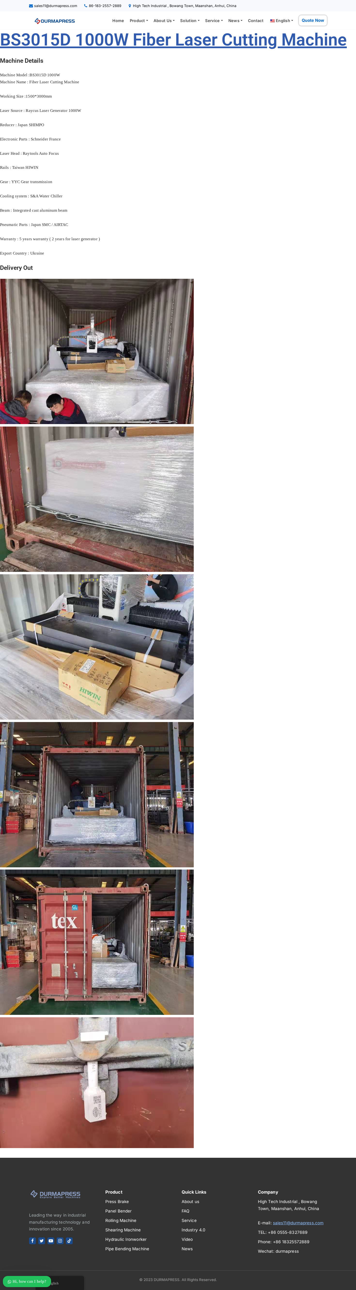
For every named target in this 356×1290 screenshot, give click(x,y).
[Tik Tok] (69, 1240)
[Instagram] (60, 1240)
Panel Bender (118, 1211)
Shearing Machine (123, 1230)
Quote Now (313, 20)
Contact (255, 20)
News (187, 1248)
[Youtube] (50, 1240)
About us (190, 1201)
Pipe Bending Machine (127, 1248)
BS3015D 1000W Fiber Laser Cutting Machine (173, 40)
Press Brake (117, 1201)
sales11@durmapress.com (55, 6)
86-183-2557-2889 (105, 6)
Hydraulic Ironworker (126, 1239)
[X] (41, 1240)
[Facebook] (32, 1240)
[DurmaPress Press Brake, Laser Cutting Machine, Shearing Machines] (53, 21)
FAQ (185, 1211)
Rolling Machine (121, 1220)
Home (118, 20)
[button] (147, 20)
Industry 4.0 (193, 1230)
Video (187, 1239)
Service (189, 1220)
